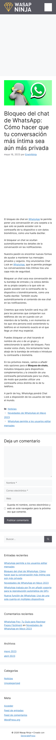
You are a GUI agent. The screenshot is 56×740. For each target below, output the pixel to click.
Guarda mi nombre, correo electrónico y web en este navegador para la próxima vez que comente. (29, 508)
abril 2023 (9, 656)
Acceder (8, 705)
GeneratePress (28, 735)
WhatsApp (34, 219)
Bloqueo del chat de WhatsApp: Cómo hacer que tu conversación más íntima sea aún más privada (27, 575)
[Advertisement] (28, 44)
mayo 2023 (10, 651)
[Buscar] (48, 539)
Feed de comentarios (15, 715)
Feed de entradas (14, 710)
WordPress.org (12, 719)
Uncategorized (12, 683)
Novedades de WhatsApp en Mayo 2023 (26, 583)
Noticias (12, 409)
